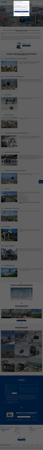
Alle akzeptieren (21, 11)
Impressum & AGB (22, 14)
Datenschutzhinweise (26, 14)
